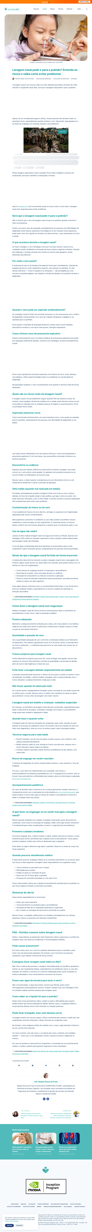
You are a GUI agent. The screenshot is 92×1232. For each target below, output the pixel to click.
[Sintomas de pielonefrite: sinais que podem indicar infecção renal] (69, 1138)
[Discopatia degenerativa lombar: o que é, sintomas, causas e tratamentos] (46, 1138)
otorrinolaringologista (67, 792)
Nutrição (69, 9)
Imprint (39, 1206)
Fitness (60, 9)
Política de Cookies (29, 1206)
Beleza (52, 9)
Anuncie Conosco (79, 1206)
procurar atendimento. (22, 779)
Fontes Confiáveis (43, 1204)
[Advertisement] (46, 103)
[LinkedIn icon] (47, 1099)
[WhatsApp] (73, 1065)
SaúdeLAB (23, 206)
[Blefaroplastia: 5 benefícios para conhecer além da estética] (22, 1138)
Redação (23, 1204)
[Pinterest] (46, 1065)
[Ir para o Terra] (46, 2)
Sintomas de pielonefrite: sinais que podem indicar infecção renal (68, 1149)
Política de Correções (14, 1206)
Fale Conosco (68, 1206)
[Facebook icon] (44, 1099)
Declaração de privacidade (59, 1204)
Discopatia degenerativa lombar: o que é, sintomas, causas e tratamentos (45, 1149)
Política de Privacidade (11, 1221)
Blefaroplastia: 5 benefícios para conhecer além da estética (21, 1149)
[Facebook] (19, 1065)
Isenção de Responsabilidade (52, 1206)
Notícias (36, 9)
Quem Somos (15, 1204)
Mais (79, 9)
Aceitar (9, 1225)
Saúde (45, 9)
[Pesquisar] (86, 9)
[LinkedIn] (59, 1065)
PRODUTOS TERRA (84, 1)
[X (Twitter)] (32, 1065)
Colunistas (31, 1204)
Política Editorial (75, 1204)
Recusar (19, 1225)
